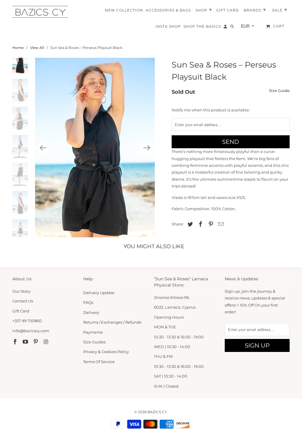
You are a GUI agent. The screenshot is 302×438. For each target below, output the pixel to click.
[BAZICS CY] (41, 11)
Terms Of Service (99, 361)
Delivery (91, 312)
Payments (93, 332)
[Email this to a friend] (220, 224)
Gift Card (20, 311)
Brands (255, 9)
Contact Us (22, 301)
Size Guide (279, 90)
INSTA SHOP (168, 26)
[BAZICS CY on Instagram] (46, 342)
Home (18, 47)
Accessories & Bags (168, 10)
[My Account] (226, 27)
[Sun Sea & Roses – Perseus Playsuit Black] (95, 147)
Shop (204, 9)
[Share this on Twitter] (189, 224)
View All (37, 47)
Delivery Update (98, 292)
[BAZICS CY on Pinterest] (36, 342)
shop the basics (202, 26)
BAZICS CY (157, 412)
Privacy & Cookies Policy (106, 351)
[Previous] (43, 147)
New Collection (124, 10)
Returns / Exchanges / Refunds (112, 322)
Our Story (21, 291)
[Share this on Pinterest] (210, 224)
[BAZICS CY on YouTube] (26, 342)
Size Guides (94, 342)
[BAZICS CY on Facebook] (15, 342)
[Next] (146, 147)
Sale (279, 9)
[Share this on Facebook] (199, 224)
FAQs (88, 302)
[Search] (232, 27)
